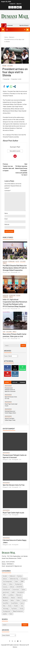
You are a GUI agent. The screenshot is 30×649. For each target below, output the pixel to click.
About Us (19, 3)
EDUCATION (5, 261)
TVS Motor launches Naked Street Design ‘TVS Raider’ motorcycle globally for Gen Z (21, 169)
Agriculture (5, 295)
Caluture (5, 578)
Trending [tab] (22, 382)
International (11, 261)
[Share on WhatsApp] (11, 86)
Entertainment (6, 589)
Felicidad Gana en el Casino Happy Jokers (10, 412)
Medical (13, 597)
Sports (22, 603)
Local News (11, 595)
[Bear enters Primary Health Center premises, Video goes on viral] (15, 321)
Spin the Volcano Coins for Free (13, 485)
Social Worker (14, 603)
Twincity (14, 331)
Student (16, 605)
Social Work (6, 603)
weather (5, 614)
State (4, 331)
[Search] (25, 29)
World (10, 614)
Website (6, 224)
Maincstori (19, 595)
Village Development (18, 611)
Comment (7, 190)
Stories (10, 605)
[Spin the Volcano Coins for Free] (15, 471)
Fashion (23, 589)
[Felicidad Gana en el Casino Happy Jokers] (15, 527)
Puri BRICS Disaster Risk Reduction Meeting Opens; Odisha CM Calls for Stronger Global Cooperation (15, 267)
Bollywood (12, 576)
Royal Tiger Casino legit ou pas (13, 512)
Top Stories (10, 65)
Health (13, 592)
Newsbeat (5, 600)
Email (6, 219)
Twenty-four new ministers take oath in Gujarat (8, 167)
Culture (4, 584)
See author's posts (15, 151)
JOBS (4, 595)
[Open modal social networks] (14, 86)
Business (19, 576)
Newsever (22, 645)
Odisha (12, 600)
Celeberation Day (14, 578)
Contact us (12, 3)
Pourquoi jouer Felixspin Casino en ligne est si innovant (10, 389)
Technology (6, 608)
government (6, 592)
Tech (22, 605)
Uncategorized (8, 385)
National (4, 65)
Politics (17, 261)
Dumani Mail (7, 79)
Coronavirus (24, 578)
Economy (5, 586)
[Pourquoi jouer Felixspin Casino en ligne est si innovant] (15, 442)
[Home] (3, 30)
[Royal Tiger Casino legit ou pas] (15, 499)
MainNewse (6, 597)
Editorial (12, 586)
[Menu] (6, 30)
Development (18, 584)
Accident (5, 576)
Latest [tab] (7, 382)
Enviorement (16, 589)
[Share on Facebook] (4, 86)
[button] (6, 30)
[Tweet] (7, 86)
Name (6, 213)
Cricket (16, 581)
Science (24, 600)
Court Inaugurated (7, 581)
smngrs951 (16, 459)
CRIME (22, 581)
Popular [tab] (14, 382)
